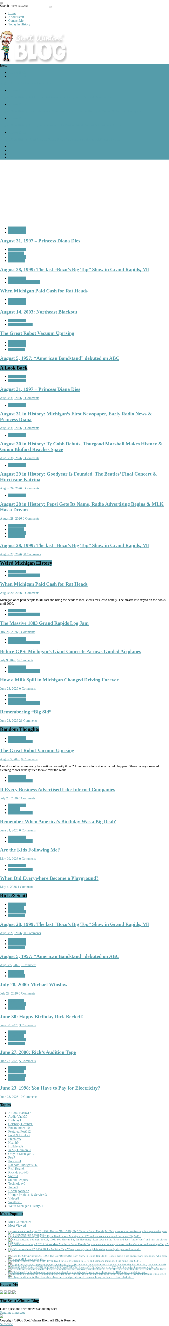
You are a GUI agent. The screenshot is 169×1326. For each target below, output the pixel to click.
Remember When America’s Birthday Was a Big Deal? (58, 821)
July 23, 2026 (9, 798)
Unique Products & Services (27, 1194)
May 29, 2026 (9, 858)
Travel (13, 1187)
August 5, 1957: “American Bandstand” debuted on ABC (59, 956)
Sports (13, 1176)
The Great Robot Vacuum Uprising (37, 750)
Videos (13, 1198)
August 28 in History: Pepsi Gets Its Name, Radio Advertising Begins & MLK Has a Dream (60, 139)
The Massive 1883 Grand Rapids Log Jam (44, 623)
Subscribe (6, 1324)
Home (12, 13)
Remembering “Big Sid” (26, 711)
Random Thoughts (20, 324)
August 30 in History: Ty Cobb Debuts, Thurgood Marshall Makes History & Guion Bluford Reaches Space (70, 111)
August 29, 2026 (11, 488)
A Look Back (17, 72)
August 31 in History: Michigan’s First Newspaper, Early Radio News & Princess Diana (57, 97)
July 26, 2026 (9, 632)
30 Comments (32, 554)
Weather (15, 1202)
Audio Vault (16, 253)
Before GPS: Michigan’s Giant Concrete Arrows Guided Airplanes (70, 651)
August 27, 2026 (11, 554)
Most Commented (20, 1221)
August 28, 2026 (11, 518)
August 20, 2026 (11, 593)
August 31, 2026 (11, 398)
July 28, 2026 (9, 993)
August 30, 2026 (11, 458)
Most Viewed (17, 1225)
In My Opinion (19, 1150)
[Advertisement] (84, 192)
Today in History (19, 24)
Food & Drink (19, 1135)
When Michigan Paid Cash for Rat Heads (44, 584)
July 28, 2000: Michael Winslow (33, 984)
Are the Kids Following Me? (30, 850)
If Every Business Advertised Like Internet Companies (57, 789)
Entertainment (19, 1127)
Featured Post (17, 76)
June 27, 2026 (9, 1061)
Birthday (14, 1120)
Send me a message (12, 1312)
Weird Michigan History (24, 282)
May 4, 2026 (8, 886)
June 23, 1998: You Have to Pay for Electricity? (50, 1088)
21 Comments (28, 720)
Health (13, 1142)
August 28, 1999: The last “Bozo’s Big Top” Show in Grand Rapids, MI (74, 545)
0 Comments (31, 398)
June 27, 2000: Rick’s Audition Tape (38, 1052)
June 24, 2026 (9, 830)
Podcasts (14, 1161)
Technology (16, 1183)
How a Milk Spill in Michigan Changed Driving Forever (59, 679)
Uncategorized (18, 1191)
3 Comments (27, 1025)
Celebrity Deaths (20, 1124)
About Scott (16, 17)
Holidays (14, 809)
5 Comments (27, 1061)
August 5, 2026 (10, 759)
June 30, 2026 (9, 1025)
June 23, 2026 (9, 688)
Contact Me (15, 20)
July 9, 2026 (8, 660)
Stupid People (18, 1180)
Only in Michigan (21, 1153)
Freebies (14, 1139)
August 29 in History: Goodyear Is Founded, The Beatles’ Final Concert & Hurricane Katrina (61, 125)
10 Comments (28, 1096)
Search (4, 5)
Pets (11, 1157)
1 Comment (25, 886)
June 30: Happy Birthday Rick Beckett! (42, 1016)
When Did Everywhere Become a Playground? (49, 878)
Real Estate (16, 1168)
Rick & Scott (16, 260)
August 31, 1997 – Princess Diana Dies (25, 83)
